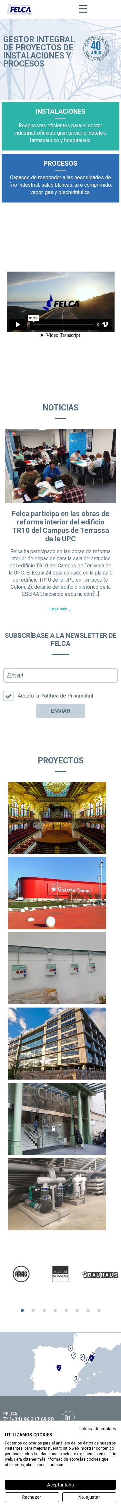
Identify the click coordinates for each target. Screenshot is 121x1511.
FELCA (10, 1413)
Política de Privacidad (66, 696)
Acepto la (55, 696)
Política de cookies (97, 1428)
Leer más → (60, 609)
